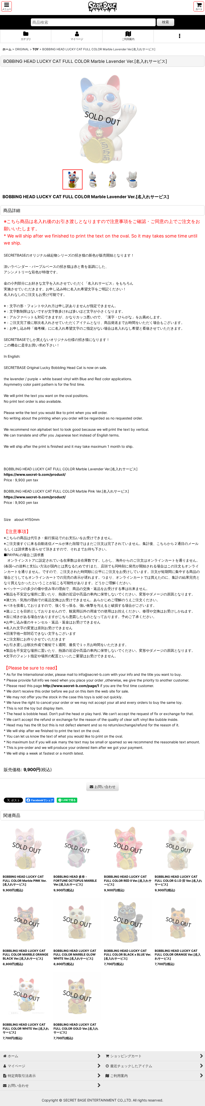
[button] (6, 6)
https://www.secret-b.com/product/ (35, 474)
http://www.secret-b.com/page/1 (71, 686)
